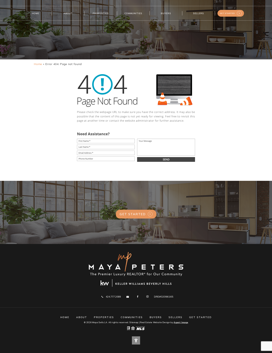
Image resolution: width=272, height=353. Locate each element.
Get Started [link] (133, 214)
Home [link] (35, 13)
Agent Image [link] (181, 322)
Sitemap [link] (133, 322)
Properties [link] (101, 13)
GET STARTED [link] (227, 13)
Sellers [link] (198, 13)
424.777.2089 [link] (113, 296)
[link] (38, 64)
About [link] (68, 13)
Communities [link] (133, 13)
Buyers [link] (166, 13)
